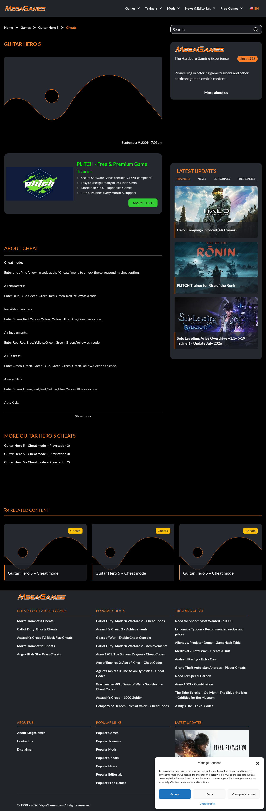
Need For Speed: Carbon (193, 676)
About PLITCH (143, 203)
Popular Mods (106, 749)
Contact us (25, 741)
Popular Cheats (107, 758)
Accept (175, 794)
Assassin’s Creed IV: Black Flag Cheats (45, 637)
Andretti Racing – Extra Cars (196, 659)
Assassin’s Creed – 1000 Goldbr (119, 697)
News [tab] (202, 178)
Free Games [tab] (246, 178)
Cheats (71, 27)
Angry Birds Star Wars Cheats (39, 654)
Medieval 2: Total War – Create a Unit (202, 651)
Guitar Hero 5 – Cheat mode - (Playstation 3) (37, 445)
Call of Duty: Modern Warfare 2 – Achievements (131, 646)
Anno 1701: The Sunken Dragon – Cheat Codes (130, 654)
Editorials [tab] (222, 178)
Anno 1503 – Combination (194, 684)
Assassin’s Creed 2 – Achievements (122, 629)
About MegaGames (31, 733)
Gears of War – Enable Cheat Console (123, 637)
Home (8, 27)
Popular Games (107, 733)
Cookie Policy (207, 803)
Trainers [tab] (183, 178)
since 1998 (247, 58)
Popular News (106, 766)
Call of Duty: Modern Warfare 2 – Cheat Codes (130, 621)
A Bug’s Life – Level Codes (194, 706)
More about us (216, 92)
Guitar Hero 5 (48, 27)
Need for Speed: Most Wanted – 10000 (203, 621)
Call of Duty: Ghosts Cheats (37, 629)
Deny (209, 794)
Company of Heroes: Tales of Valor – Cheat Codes (132, 706)
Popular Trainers (108, 741)
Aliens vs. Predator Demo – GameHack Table (208, 642)
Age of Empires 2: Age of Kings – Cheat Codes (129, 662)
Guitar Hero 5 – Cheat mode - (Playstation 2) (37, 462)
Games (26, 27)
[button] (258, 763)
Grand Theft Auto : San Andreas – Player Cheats (210, 667)
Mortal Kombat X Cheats (35, 621)
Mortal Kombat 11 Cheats (36, 646)
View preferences (244, 794)
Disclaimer (25, 749)
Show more (83, 416)
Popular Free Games (111, 783)
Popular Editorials (109, 774)
